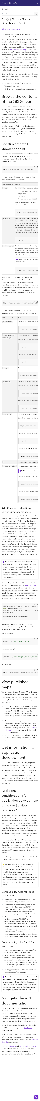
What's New (28, 1028)
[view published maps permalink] (12, 687)
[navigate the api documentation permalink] (30, 1003)
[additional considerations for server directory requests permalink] (32, 512)
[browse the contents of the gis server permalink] (32, 101)
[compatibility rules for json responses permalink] (15, 946)
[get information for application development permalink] (26, 757)
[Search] (36, 14)
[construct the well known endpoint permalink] (26, 148)
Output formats (10, 1046)
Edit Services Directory (18, 49)
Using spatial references (27, 1046)
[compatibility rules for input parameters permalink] (15, 896)
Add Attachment (30, 585)
